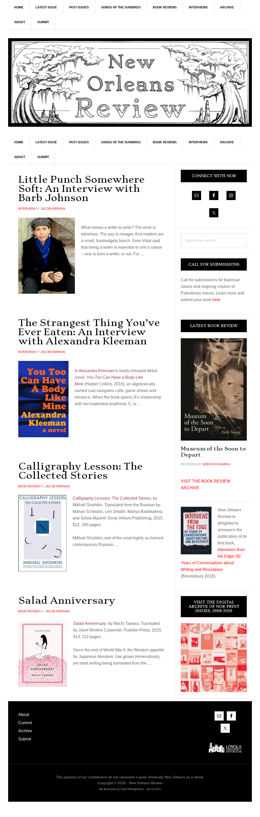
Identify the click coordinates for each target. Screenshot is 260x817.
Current (25, 723)
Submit (24, 739)
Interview (26, 208)
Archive (25, 731)
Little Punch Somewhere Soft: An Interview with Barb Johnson (81, 188)
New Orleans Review (130, 82)
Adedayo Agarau (216, 464)
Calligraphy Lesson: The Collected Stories (80, 470)
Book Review (29, 486)
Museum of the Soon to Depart (213, 451)
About (23, 714)
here (216, 300)
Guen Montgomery (132, 789)
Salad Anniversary (66, 600)
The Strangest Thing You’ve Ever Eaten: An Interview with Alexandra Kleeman (89, 332)
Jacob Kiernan (53, 208)
